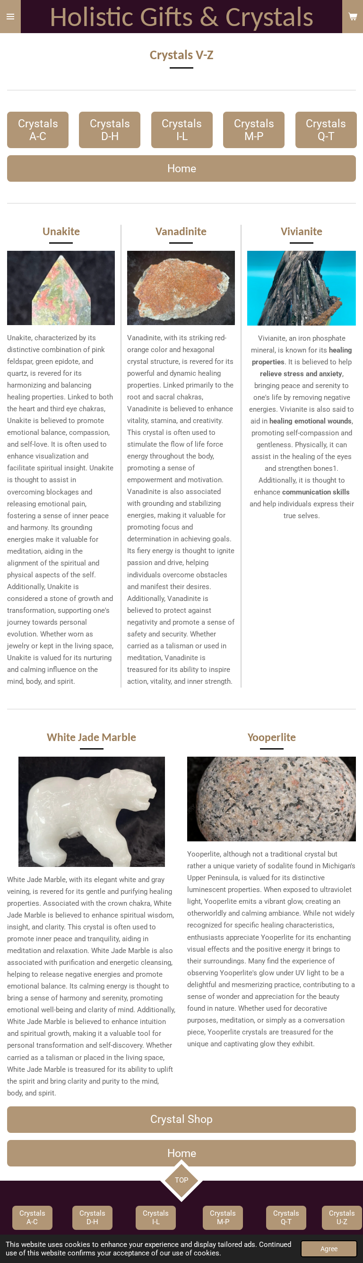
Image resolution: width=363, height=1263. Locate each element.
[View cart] (352, 16)
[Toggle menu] (10, 16)
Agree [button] (328, 1249)
